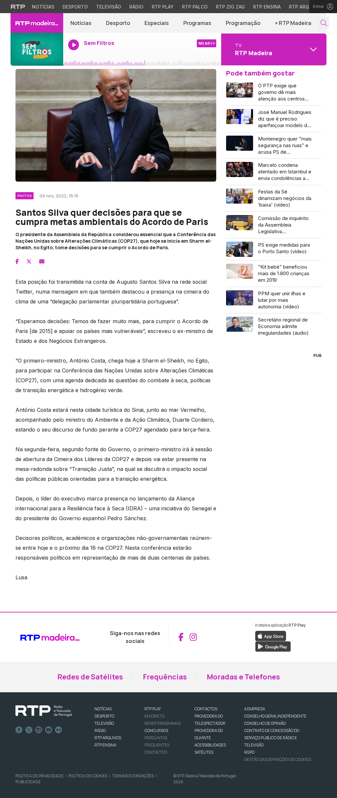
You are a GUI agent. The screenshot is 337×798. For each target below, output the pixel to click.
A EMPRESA (254, 709)
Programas (197, 23)
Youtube (48, 730)
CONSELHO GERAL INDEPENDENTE (275, 716)
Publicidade (27, 782)
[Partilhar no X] (29, 261)
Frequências (165, 677)
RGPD (249, 752)
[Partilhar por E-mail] (41, 261)
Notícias (43, 7)
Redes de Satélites (90, 677)
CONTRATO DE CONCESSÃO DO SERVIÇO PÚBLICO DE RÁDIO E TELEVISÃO (271, 738)
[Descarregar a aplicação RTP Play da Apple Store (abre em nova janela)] (270, 635)
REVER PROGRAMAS (162, 723)
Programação (243, 23)
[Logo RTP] (43, 711)
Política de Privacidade (39, 776)
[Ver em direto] (37, 49)
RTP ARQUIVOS (107, 738)
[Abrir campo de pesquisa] (324, 23)
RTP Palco (195, 7)
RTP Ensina (267, 7)
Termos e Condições (133, 776)
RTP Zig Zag (230, 7)
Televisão (108, 7)
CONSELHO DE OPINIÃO (265, 723)
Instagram (38, 730)
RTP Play (163, 7)
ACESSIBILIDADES (210, 745)
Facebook (19, 730)
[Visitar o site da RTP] (18, 6)
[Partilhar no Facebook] (17, 261)
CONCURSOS (156, 730)
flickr (58, 730)
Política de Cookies (87, 776)
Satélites (203, 752)
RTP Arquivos (306, 7)
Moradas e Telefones (243, 677)
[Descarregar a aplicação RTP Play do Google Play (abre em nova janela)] (273, 646)
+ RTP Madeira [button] (293, 23)
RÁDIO (100, 730)
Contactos (155, 752)
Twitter (29, 730)
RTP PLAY (152, 709)
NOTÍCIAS (103, 709)
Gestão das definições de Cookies (277, 759)
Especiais (156, 23)
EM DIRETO (154, 716)
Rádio (136, 7)
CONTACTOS (205, 709)
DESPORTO (104, 716)
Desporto (75, 7)
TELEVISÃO (104, 723)
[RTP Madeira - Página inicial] (37, 23)
